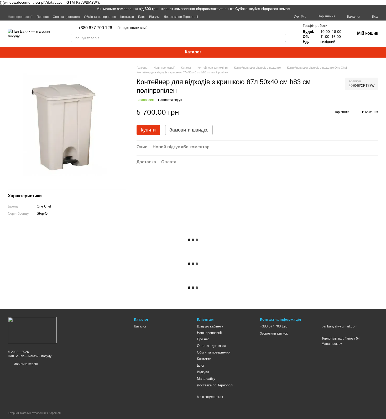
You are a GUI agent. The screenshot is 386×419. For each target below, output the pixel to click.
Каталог (193, 52)
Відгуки (154, 17)
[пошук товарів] (282, 38)
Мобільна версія (25, 364)
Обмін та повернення (100, 17)
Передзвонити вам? (132, 28)
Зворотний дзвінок (274, 333)
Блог (141, 17)
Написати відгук (170, 100)
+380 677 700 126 (95, 28)
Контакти (127, 17)
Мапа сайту (206, 379)
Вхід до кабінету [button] (210, 326)
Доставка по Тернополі (181, 17)
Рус (303, 16)
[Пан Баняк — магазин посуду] (32, 330)
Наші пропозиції (20, 17)
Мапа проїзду (332, 344)
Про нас (42, 17)
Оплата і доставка (66, 17)
